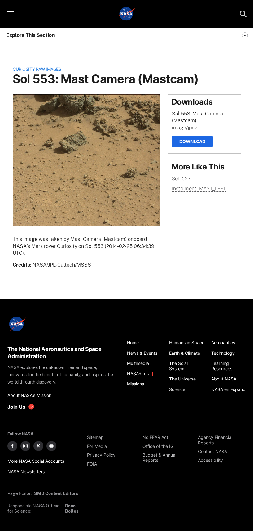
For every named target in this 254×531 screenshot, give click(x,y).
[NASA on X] (38, 446)
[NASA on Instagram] (25, 446)
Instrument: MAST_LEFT (199, 188)
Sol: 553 (181, 178)
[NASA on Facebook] (12, 446)
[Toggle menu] (10, 14)
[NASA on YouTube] (51, 446)
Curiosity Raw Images (37, 69)
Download (192, 141)
